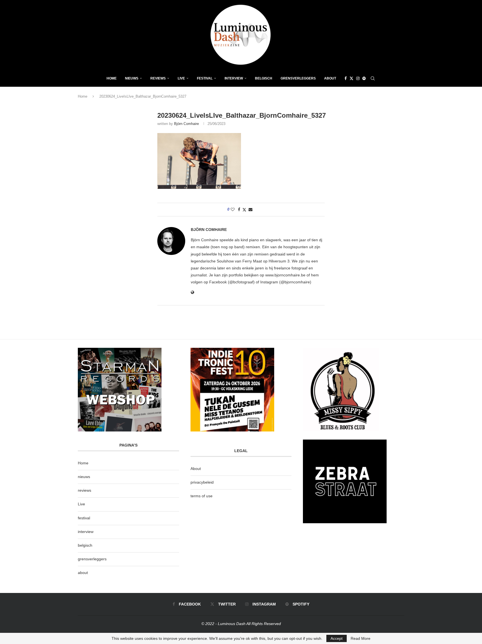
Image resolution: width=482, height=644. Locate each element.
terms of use (202, 496)
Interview (234, 78)
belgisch (85, 545)
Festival (205, 78)
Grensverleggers (298, 78)
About (330, 78)
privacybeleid (202, 482)
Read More (360, 638)
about (83, 572)
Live (181, 78)
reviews (84, 490)
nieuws (131, 78)
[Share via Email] (250, 209)
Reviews (158, 78)
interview (85, 531)
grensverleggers (92, 559)
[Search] (372, 78)
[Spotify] (364, 78)
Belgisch (263, 78)
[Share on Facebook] (239, 209)
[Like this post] (233, 209)
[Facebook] (345, 78)
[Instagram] (358, 78)
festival (84, 518)
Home (112, 78)
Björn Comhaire (186, 124)
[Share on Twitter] (244, 209)
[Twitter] (351, 78)
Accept (337, 638)
